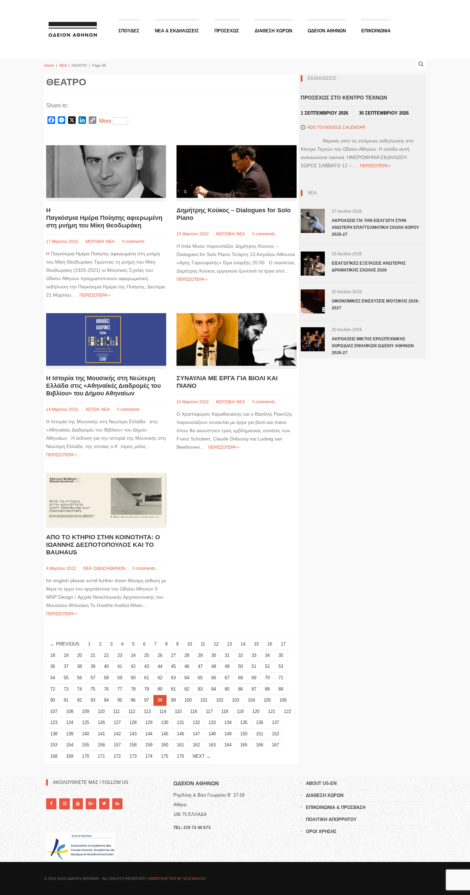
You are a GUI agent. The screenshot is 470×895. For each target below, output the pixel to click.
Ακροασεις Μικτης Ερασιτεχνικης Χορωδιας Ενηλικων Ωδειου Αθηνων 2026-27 (373, 346)
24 (133, 655)
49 (227, 666)
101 (203, 700)
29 (200, 655)
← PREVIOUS (64, 644)
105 (267, 700)
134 (228, 722)
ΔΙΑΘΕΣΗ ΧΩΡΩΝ (273, 30)
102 (219, 700)
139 (69, 733)
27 (173, 655)
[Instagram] (64, 803)
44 (160, 666)
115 (178, 711)
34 (267, 655)
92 (79, 700)
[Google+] (91, 803)
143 (133, 733)
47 (200, 666)
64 (186, 677)
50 (240, 666)
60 (133, 677)
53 (280, 666)
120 (255, 711)
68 (240, 677)
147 (196, 733)
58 (106, 677)
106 (283, 700)
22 (106, 655)
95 (119, 700)
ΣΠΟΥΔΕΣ (128, 30)
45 (173, 666)
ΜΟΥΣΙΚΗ (95, 241)
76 (106, 689)
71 (280, 677)
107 (53, 711)
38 (79, 666)
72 (52, 689)
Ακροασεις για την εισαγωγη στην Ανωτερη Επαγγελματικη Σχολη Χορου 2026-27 (375, 227)
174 (148, 756)
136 (259, 722)
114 (162, 711)
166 (259, 744)
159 (148, 744)
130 (164, 722)
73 (66, 689)
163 (212, 744)
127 (117, 722)
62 (160, 677)
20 (79, 655)
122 (287, 711)
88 (267, 689)
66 (213, 677)
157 (117, 744)
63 (173, 677)
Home (49, 65)
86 (240, 689)
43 (146, 666)
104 (251, 700)
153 (53, 744)
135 (243, 722)
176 (180, 756)
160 (164, 744)
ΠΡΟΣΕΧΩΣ (226, 30)
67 (227, 677)
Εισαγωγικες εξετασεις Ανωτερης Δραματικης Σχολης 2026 (369, 267)
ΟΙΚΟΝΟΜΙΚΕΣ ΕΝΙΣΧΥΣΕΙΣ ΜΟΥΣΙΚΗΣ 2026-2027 (375, 304)
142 (117, 733)
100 (188, 700)
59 (119, 677)
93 (92, 700)
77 (119, 689)
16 (269, 644)
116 (193, 711)
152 (275, 733)
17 (283, 644)
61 (146, 677)
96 (133, 700)
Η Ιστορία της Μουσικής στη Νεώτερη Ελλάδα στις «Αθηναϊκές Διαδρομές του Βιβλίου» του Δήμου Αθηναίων (103, 386)
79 (146, 689)
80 (160, 689)
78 (133, 689)
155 (85, 744)
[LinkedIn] (117, 803)
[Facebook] (51, 803)
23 (119, 655)
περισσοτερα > (94, 295)
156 (101, 744)
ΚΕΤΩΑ (92, 409)
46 (186, 666)
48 (213, 666)
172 (117, 756)
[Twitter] (104, 803)
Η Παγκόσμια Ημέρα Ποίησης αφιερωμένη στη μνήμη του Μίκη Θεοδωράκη (104, 218)
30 (213, 655)
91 (66, 700)
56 (79, 677)
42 (133, 666)
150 (243, 733)
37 (66, 666)
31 (227, 655)
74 (79, 689)
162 (196, 744)
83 (200, 689)
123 (53, 722)
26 (160, 655)
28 (186, 655)
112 (131, 711)
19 (66, 655)
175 (164, 756)
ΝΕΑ (62, 65)
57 (92, 677)
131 (180, 722)
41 (119, 666)
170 (85, 756)
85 (227, 689)
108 (69, 711)
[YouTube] (78, 803)
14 (243, 644)
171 (101, 756)
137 (275, 722)
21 (92, 655)
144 (148, 733)
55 (66, 677)
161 (180, 744)
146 (180, 733)
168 (53, 756)
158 (133, 744)
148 (212, 733)
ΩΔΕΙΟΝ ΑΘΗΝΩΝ (327, 30)
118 (224, 711)
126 (101, 722)
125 (85, 722)
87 (254, 689)
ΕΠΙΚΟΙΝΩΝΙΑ (376, 30)
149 (228, 733)
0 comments (133, 241)
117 (209, 711)
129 (148, 722)
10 (189, 644)
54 (52, 677)
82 (186, 689)
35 (280, 655)
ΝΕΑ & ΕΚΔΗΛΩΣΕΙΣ (177, 30)
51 (254, 666)
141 (101, 733)
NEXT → (202, 756)
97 (146, 700)
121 (271, 711)
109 (85, 711)
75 (92, 689)
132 (196, 722)
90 (52, 700)
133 (212, 722)
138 (53, 733)
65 (200, 677)
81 (173, 689)
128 (133, 722)
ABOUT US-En (321, 783)
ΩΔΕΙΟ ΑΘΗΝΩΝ (109, 568)
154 (69, 744)
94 (106, 700)
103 (235, 700)
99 (173, 700)
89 (280, 689)
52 (267, 666)
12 (216, 644)
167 (275, 744)
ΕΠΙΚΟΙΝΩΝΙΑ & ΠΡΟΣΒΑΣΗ (335, 807)
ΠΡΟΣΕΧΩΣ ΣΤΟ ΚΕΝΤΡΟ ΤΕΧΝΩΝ (344, 97)
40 (106, 666)
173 (133, 756)
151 (259, 733)
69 (254, 677)
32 (240, 655)
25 (146, 655)
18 (52, 655)
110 (101, 711)
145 (164, 733)
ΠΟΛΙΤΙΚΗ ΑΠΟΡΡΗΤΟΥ (331, 819)
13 (229, 644)
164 (228, 744)
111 (116, 711)
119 (240, 711)
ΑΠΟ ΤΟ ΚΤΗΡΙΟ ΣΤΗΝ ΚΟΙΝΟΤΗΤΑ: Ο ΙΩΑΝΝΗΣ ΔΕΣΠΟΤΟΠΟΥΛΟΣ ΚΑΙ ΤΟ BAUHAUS (103, 545)
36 (52, 666)
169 (69, 756)
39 (92, 666)
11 (203, 644)
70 (267, 677)
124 (69, 722)
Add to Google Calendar (336, 127)
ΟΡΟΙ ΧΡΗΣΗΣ (321, 831)
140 (85, 733)
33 (254, 655)
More (105, 121)
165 (243, 744)
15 (256, 644)
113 (147, 711)
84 (213, 689)
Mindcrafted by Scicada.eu (177, 878)
